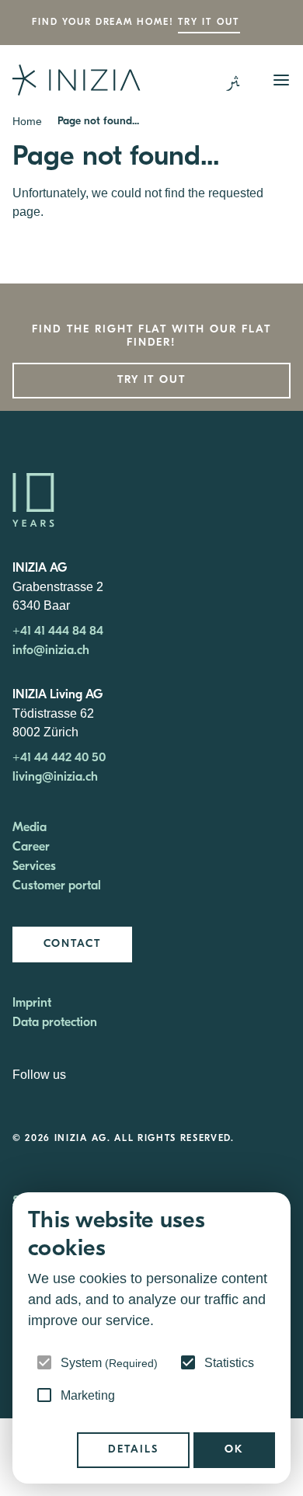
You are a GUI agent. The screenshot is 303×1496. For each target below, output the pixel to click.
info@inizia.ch (50, 651)
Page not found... (98, 121)
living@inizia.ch (55, 777)
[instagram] (97, 1076)
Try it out (208, 22)
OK (234, 1450)
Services (34, 867)
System (109, 1362)
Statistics (229, 1362)
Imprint (31, 1003)
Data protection (54, 1023)
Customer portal (56, 886)
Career (31, 847)
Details (133, 1450)
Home (27, 121)
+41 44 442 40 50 (59, 758)
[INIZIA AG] (76, 80)
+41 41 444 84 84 (57, 631)
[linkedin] (81, 1076)
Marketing (88, 1395)
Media (29, 828)
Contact (72, 944)
